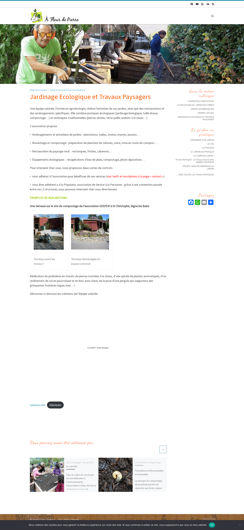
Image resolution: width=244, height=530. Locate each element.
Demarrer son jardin (202, 139)
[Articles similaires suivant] (163, 449)
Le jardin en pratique (202, 151)
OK (212, 525)
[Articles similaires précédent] (155, 449)
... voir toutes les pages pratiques (195, 174)
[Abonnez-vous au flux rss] (213, 4)
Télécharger (55, 404)
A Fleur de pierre (47, 519)
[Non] (240, 525)
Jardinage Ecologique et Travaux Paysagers (195, 118)
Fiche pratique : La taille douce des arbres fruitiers (195, 161)
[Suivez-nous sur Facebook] (192, 4)
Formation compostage (148, 462)
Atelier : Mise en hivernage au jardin (198, 167)
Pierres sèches (206, 112)
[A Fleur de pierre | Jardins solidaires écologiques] (55, 15)
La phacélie (208, 147)
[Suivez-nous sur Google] (202, 4)
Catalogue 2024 (37, 404)
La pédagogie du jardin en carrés (80, 464)
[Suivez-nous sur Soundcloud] (207, 4)
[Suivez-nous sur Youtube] (197, 4)
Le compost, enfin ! (204, 155)
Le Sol (210, 143)
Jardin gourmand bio (202, 108)
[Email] (204, 203)
